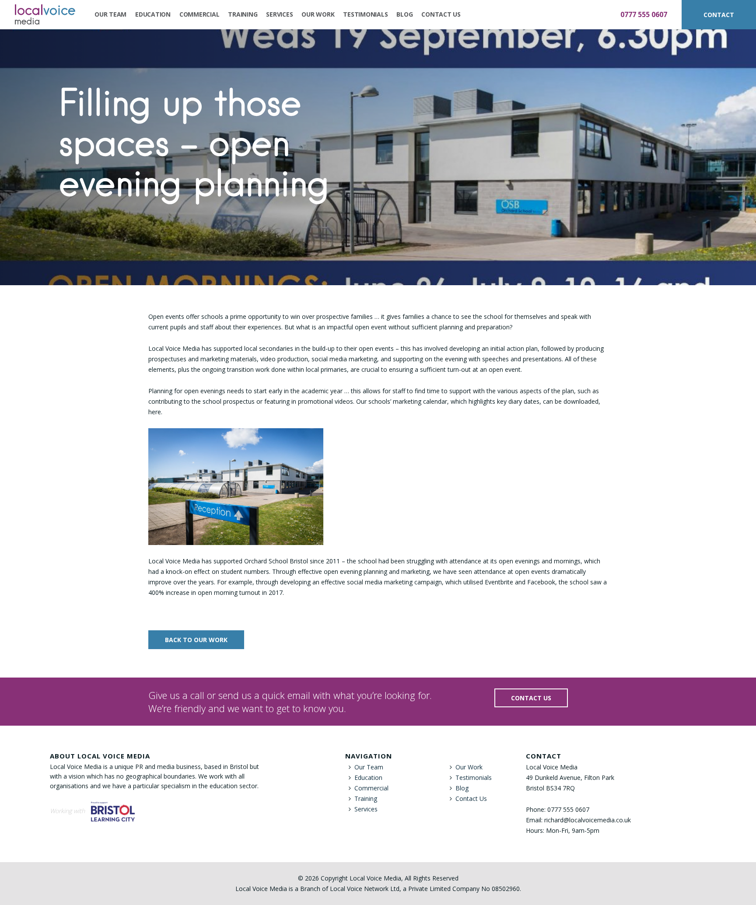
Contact (719, 14)
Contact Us (441, 14)
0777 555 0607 (643, 14)
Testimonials (365, 14)
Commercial (199, 14)
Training (242, 14)
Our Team (110, 14)
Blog (404, 14)
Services (279, 14)
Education (153, 14)
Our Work (317, 14)
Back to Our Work (196, 640)
